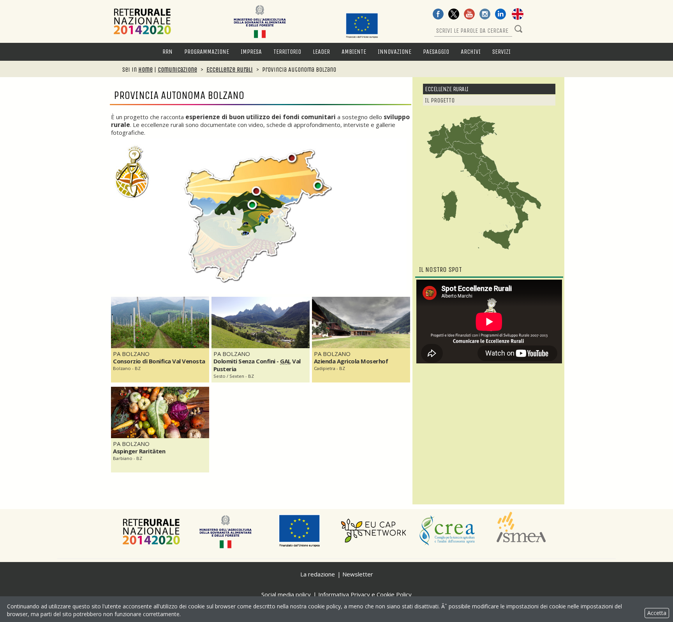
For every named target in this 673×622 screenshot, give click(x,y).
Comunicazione (177, 69)
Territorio (287, 51)
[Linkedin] (500, 15)
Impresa (251, 51)
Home (145, 69)
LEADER (321, 51)
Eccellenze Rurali (229, 69)
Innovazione (394, 51)
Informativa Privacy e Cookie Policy (365, 594)
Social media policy (286, 594)
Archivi (471, 51)
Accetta (657, 613)
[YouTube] (469, 15)
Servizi (501, 51)
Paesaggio (436, 51)
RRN (167, 51)
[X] (453, 15)
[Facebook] (438, 15)
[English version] (517, 15)
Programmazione (206, 51)
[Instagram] (485, 15)
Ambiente (354, 51)
